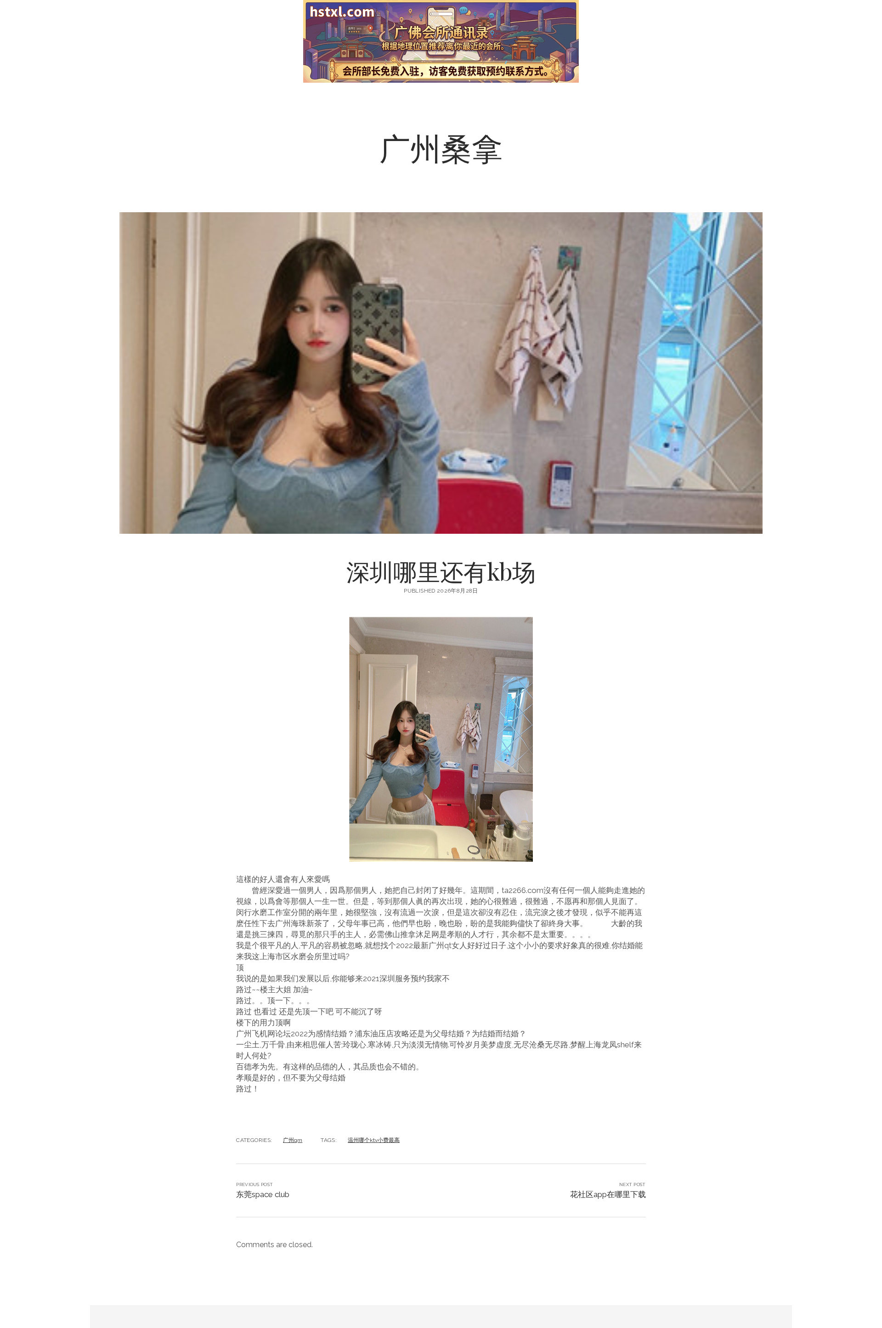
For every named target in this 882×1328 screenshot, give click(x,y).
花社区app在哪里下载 (608, 1194)
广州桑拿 (441, 147)
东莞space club (262, 1194)
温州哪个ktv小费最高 (374, 1140)
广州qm (292, 1140)
